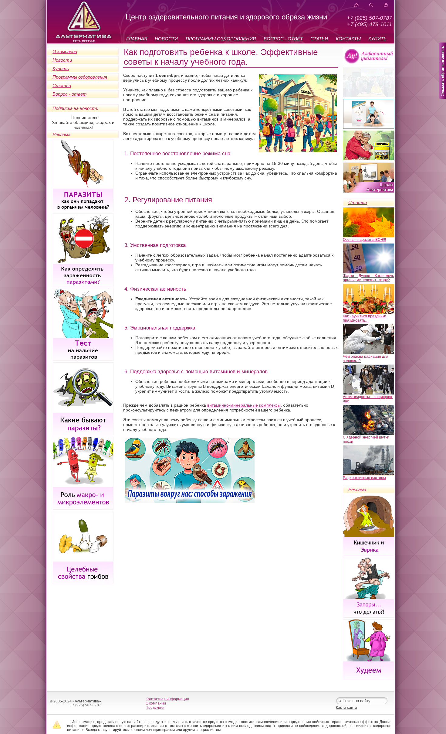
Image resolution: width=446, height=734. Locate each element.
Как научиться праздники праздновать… (364, 318)
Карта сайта (346, 707)
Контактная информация (167, 699)
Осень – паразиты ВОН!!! (364, 239)
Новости (62, 60)
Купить (60, 68)
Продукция (155, 707)
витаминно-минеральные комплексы (244, 405)
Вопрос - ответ (69, 94)
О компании (64, 51)
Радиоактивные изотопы (364, 478)
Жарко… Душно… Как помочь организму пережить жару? (368, 278)
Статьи (61, 85)
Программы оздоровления (79, 77)
